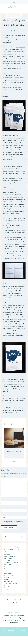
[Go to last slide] (5, 444)
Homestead (7, 573)
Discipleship (7, 564)
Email (3, 510)
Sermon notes (8, 581)
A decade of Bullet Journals (11, 550)
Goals (5, 571)
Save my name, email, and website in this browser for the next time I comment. (13, 522)
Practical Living (8, 575)
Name (3, 503)
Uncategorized (8, 586)
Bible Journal (7, 552)
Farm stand (7, 567)
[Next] (22, 444)
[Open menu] (14, 2)
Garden (6, 569)
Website (4, 517)
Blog (20, 599)
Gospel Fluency (20, 47)
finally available (20, 381)
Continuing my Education (11, 562)
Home (8, 599)
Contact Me (14, 602)
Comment (4, 476)
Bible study (14, 30)
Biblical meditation (9, 556)
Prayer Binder (8, 577)
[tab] (10, 461)
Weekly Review (8, 590)
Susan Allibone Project (10, 583)
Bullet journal (8, 558)
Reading (6, 579)
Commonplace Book (9, 560)
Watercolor (7, 588)
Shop (14, 599)
